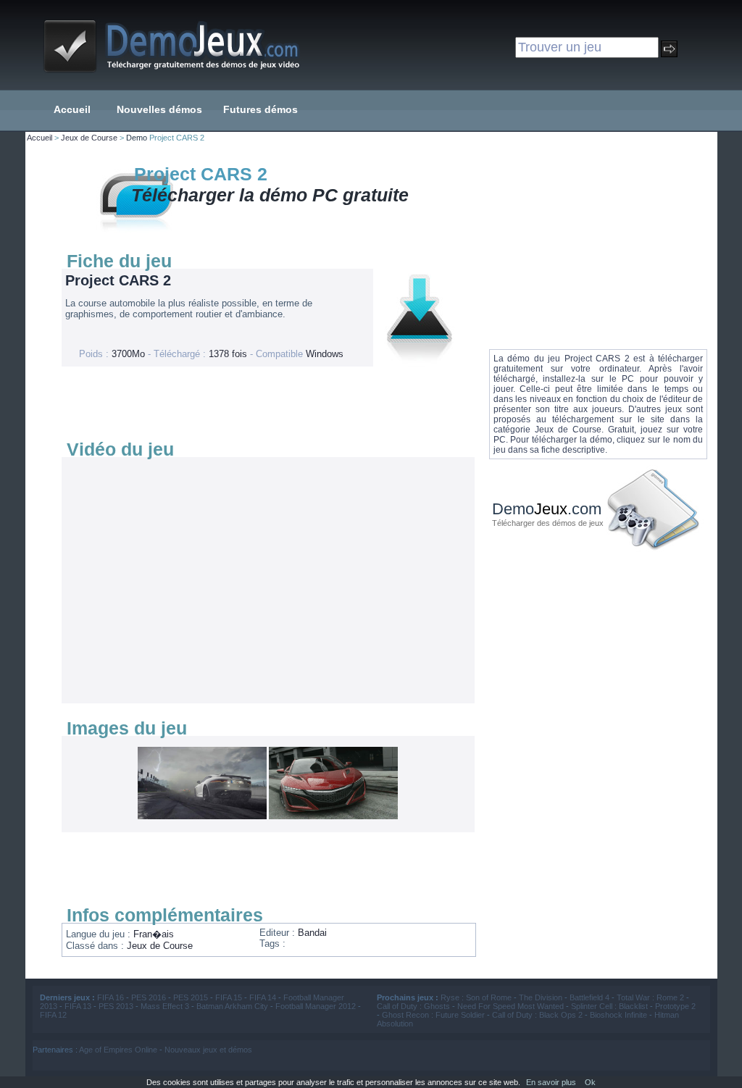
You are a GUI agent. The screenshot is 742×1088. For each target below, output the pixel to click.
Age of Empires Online (118, 1049)
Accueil (72, 109)
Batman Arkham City (232, 1006)
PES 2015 (190, 997)
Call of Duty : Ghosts (413, 1006)
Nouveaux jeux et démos (208, 1049)
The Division (540, 997)
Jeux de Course (89, 137)
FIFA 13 (77, 1006)
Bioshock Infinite (618, 1014)
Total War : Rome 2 (650, 997)
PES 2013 (116, 1006)
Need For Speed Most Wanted (510, 1006)
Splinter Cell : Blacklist (609, 1006)
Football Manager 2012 (315, 1006)
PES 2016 (148, 997)
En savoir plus (551, 1082)
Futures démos (260, 109)
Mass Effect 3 (165, 1006)
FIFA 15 (228, 997)
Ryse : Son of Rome (476, 997)
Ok (590, 1082)
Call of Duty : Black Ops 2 (537, 1014)
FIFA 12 (53, 1014)
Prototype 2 (675, 1006)
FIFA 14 (262, 997)
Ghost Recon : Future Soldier (433, 1014)
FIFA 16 (110, 997)
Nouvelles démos (159, 109)
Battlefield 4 (589, 997)
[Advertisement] (264, 402)
